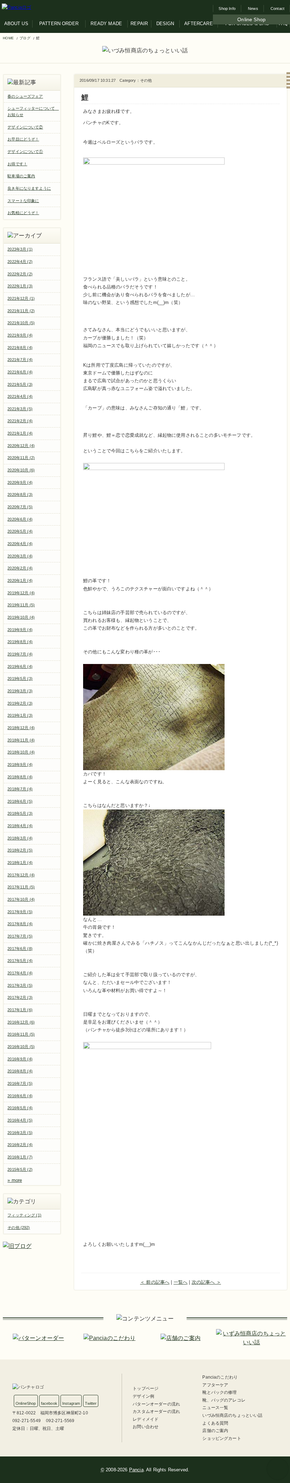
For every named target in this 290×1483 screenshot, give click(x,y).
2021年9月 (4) (20, 335)
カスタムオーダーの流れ (156, 1411)
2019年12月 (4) (21, 593)
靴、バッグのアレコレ (223, 1400)
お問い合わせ (145, 1426)
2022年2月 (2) (20, 274)
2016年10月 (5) (21, 1046)
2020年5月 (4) (20, 531)
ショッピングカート (221, 1438)
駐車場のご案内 (21, 176)
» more (14, 1180)
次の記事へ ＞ (206, 1282)
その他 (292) (18, 1227)
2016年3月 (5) (20, 1132)
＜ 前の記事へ (154, 1282)
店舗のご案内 (215, 1430)
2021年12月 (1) (21, 298)
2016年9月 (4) (20, 1059)
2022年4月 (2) (20, 261)
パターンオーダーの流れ (156, 1404)
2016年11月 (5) (21, 1034)
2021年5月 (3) (20, 384)
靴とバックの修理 (219, 1392)
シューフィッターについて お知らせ (33, 111)
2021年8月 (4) (20, 347)
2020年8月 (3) (20, 494)
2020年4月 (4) (20, 544)
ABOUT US (16, 23)
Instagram (71, 1403)
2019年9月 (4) (20, 630)
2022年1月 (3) (20, 286)
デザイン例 (143, 1396)
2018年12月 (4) (21, 728)
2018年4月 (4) (20, 826)
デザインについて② (25, 127)
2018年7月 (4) (20, 789)
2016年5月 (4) (20, 1108)
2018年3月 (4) (20, 838)
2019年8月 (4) (20, 642)
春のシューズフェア (25, 96)
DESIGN (165, 23)
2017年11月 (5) (21, 887)
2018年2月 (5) (20, 850)
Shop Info (227, 8)
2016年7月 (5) (20, 1083)
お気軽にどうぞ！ (23, 213)
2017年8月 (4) (20, 924)
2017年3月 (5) (20, 985)
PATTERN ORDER (59, 23)
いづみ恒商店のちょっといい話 (232, 1415)
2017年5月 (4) (20, 960)
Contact (277, 8)
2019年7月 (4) (20, 654)
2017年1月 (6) (20, 1010)
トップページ (145, 1388)
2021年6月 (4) (20, 372)
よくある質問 (215, 1423)
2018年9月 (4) (20, 764)
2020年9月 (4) (20, 482)
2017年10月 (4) (21, 899)
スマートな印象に (23, 201)
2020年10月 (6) (21, 470)
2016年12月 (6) (21, 1022)
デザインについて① (25, 151)
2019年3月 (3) (20, 691)
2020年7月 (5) (20, 507)
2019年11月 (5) (21, 605)
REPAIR (139, 23)
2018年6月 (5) (20, 801)
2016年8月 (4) (20, 1071)
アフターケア (215, 1384)
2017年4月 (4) (20, 973)
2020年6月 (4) (20, 519)
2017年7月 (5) (20, 936)
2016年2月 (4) (20, 1145)
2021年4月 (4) (20, 396)
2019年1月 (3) (20, 715)
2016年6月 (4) (20, 1096)
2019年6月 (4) (20, 666)
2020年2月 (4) (20, 568)
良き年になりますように (29, 188)
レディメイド (145, 1419)
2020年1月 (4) (20, 580)
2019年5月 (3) (20, 678)
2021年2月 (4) (20, 421)
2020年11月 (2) (21, 458)
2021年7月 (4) (20, 359)
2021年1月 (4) (20, 433)
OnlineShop (26, 1403)
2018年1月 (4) (20, 862)
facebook (49, 1403)
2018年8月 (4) (20, 777)
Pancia (136, 1469)
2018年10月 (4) (21, 752)
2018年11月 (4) (21, 740)
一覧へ (180, 1282)
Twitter (91, 1403)
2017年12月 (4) (21, 875)
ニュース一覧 (215, 1407)
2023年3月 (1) (20, 249)
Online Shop (251, 19)
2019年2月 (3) (20, 703)
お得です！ (17, 164)
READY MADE (106, 23)
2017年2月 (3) (20, 997)
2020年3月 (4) (20, 556)
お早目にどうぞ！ (23, 139)
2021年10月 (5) (21, 323)
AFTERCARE (198, 23)
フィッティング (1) (24, 1215)
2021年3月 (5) (20, 409)
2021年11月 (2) (21, 311)
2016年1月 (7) (20, 1157)
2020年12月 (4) (21, 445)
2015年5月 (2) (20, 1169)
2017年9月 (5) (20, 912)
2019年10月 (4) (21, 617)
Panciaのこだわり (220, 1377)
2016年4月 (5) (20, 1120)
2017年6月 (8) (20, 948)
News (253, 8)
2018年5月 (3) (20, 813)
